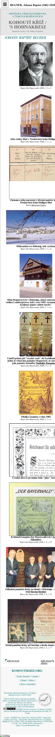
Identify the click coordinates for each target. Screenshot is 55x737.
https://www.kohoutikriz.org (27, 725)
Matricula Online (38, 205)
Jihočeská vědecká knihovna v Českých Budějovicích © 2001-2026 (20, 694)
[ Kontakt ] (31, 684)
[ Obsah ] (24, 680)
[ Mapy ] (31, 680)
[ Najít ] (22, 684)
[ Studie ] (35, 676)
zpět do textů (13, 661)
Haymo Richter (38, 591)
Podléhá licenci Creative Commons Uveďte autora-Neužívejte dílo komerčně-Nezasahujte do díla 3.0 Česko (28, 711)
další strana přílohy (46, 662)
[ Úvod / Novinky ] (23, 676)
